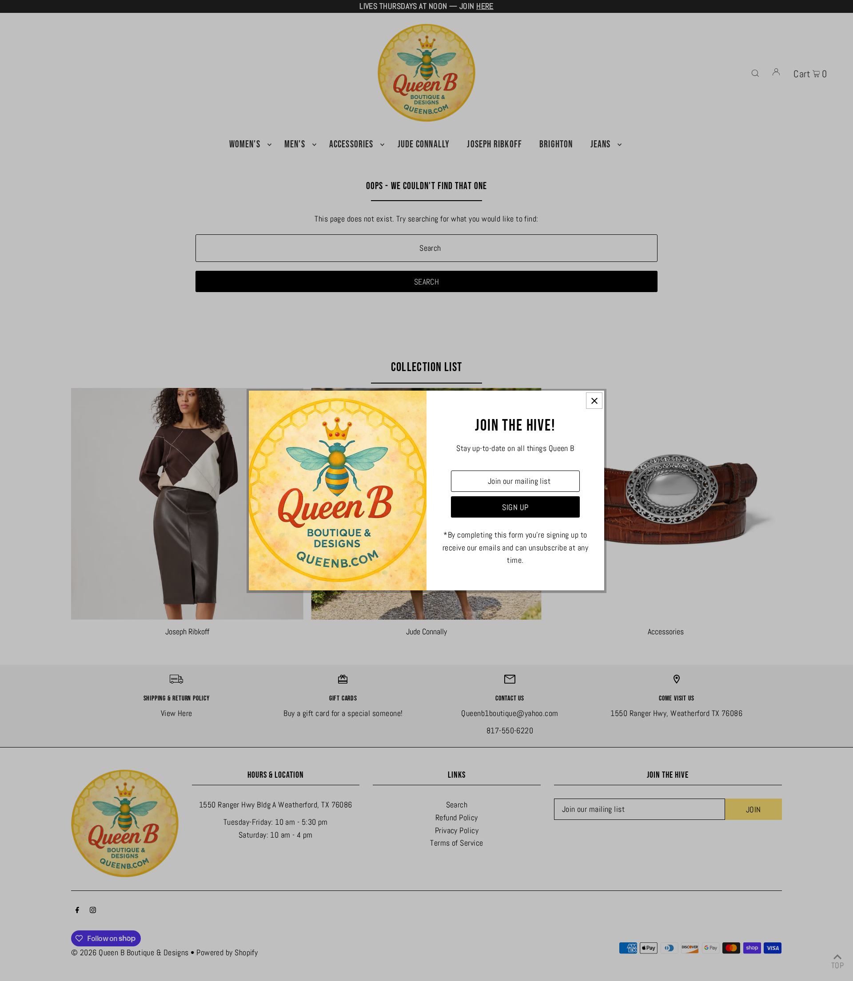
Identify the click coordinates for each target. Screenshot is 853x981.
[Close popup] (594, 400)
